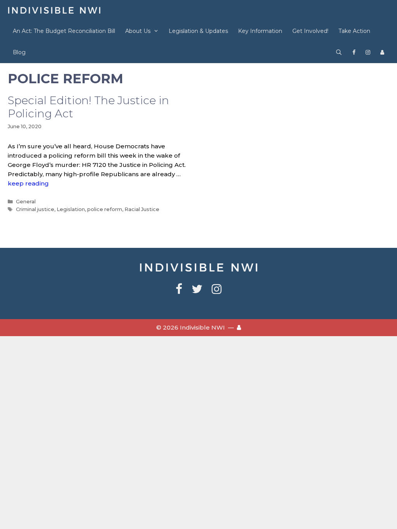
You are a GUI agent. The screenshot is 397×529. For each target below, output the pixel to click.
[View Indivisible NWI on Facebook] (354, 52)
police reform (104, 209)
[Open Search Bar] (338, 52)
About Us (137, 30)
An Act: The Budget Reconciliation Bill (64, 30)
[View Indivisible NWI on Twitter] (197, 291)
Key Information (260, 30)
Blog (19, 52)
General (26, 201)
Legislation (71, 209)
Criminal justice (35, 209)
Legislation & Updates (198, 30)
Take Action (354, 30)
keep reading (28, 183)
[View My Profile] (382, 52)
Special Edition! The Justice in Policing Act (88, 107)
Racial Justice (141, 209)
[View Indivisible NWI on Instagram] (368, 52)
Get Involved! (310, 30)
